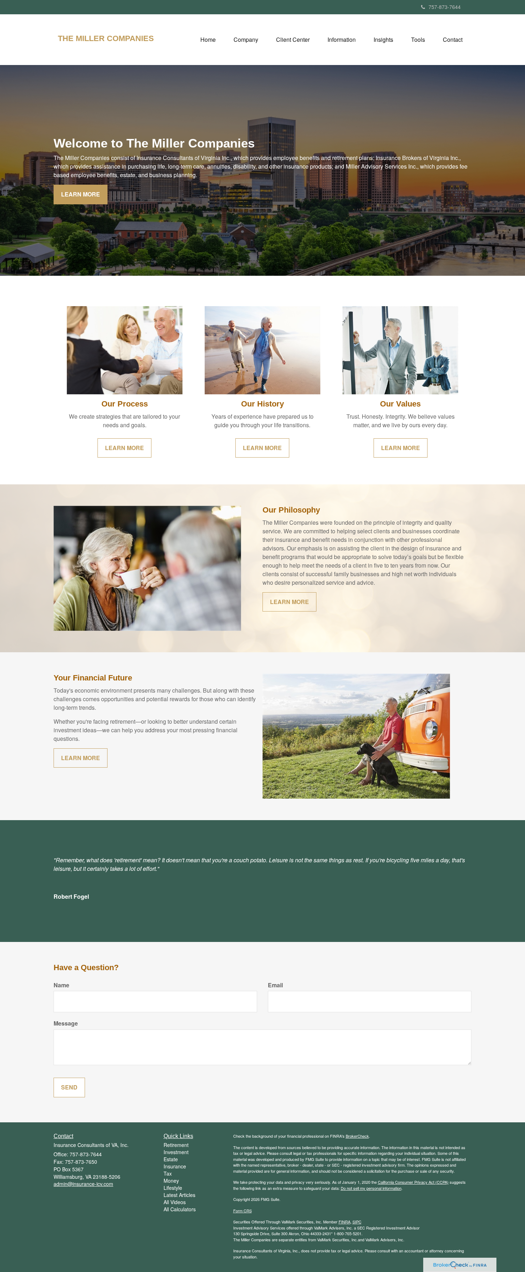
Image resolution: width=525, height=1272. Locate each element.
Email (275, 985)
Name (61, 985)
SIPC (356, 1221)
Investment (176, 1152)
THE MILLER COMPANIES (106, 38)
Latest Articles (179, 1194)
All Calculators (180, 1209)
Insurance (175, 1166)
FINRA (344, 1221)
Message (66, 1023)
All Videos (175, 1202)
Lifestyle (173, 1187)
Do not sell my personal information (371, 1188)
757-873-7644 (445, 6)
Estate (171, 1159)
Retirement (176, 1144)
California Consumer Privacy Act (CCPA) (413, 1182)
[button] (246, 40)
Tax (168, 1173)
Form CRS (242, 1210)
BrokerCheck (357, 1136)
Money (171, 1180)
